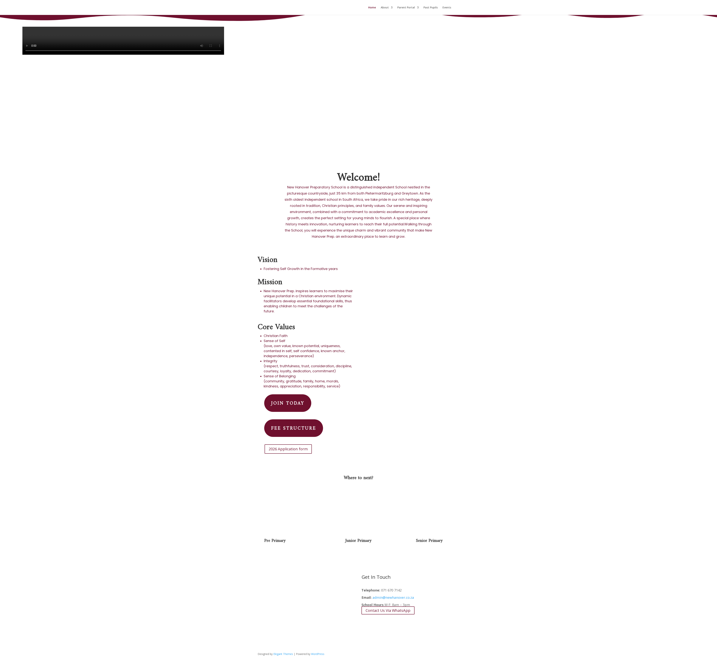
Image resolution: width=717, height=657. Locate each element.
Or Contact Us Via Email (386, 621)
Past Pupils (430, 7)
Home (372, 7)
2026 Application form (288, 448)
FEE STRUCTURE (293, 427)
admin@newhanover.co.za (393, 597)
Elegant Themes (283, 654)
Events (447, 7)
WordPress (317, 654)
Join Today (287, 402)
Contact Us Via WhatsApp (388, 610)
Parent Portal (406, 7)
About (385, 7)
